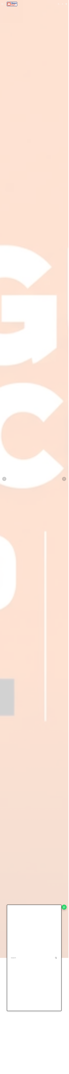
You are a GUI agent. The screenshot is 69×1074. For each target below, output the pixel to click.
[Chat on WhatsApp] (64, 907)
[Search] (56, 958)
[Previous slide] (4, 479)
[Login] (62, 4)
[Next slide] (64, 479)
